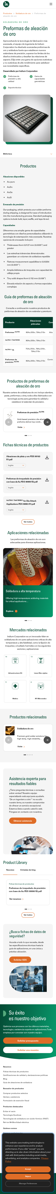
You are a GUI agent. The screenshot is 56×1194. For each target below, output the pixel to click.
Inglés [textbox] (10, 465)
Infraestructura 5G (15, 673)
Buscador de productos (13, 1089)
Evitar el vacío (9, 1112)
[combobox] (15, 465)
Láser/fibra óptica (41, 673)
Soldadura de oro (23, 14)
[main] (28, 529)
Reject (28, 1176)
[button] (26, 435)
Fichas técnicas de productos (21, 884)
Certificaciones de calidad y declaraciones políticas (25, 1075)
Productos (7, 14)
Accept (28, 1169)
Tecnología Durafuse (12, 1115)
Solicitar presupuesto (28, 1041)
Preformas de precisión (30, 413)
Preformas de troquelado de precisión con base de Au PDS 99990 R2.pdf (27, 890)
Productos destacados (13, 1107)
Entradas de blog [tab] (28, 870)
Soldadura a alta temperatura (23, 591)
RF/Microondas (40, 699)
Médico (15, 699)
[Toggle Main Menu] (51, 4)
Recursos (7, 1067)
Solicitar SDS (20, 960)
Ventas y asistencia (11, 1097)
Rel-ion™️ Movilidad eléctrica (16, 1122)
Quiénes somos (10, 1128)
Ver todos (28, 522)
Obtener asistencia (23, 821)
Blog (5, 1079)
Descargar (47, 457)
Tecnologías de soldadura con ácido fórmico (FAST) (26, 1119)
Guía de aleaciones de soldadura (17, 1083)
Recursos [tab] (10, 870)
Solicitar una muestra (28, 1050)
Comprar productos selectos (15, 1093)
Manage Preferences (28, 1184)
